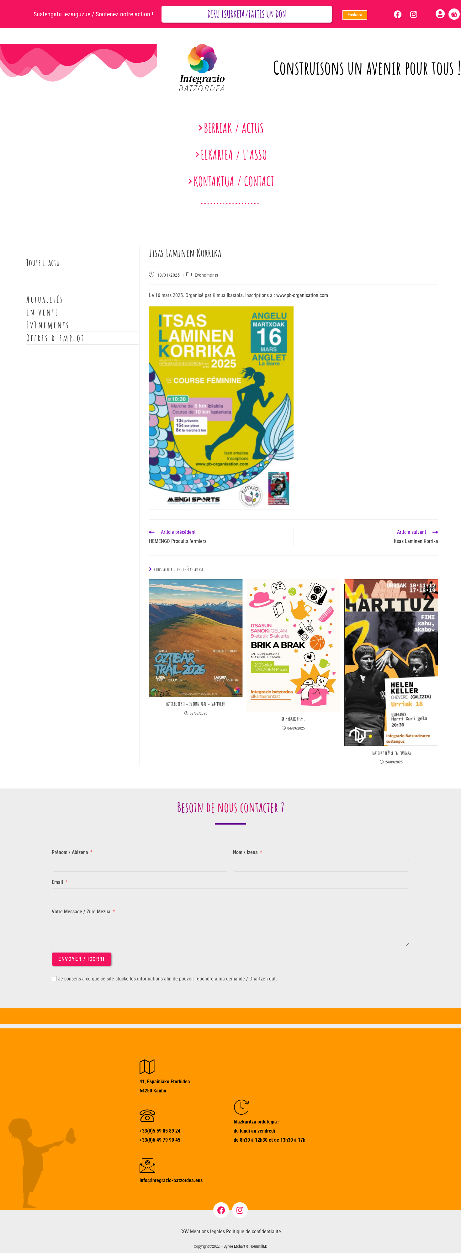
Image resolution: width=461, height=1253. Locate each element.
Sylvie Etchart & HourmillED (245, 1246)
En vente (42, 312)
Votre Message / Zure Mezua (81, 912)
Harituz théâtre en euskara (391, 753)
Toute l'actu (43, 262)
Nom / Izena (245, 852)
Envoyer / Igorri (81, 959)
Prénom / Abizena (70, 852)
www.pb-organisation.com (302, 295)
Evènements (206, 275)
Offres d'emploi (55, 337)
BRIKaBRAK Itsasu (293, 719)
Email (57, 882)
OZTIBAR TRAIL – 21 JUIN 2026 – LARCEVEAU (195, 704)
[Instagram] (413, 14)
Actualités (45, 299)
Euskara (354, 15)
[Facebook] (398, 14)
